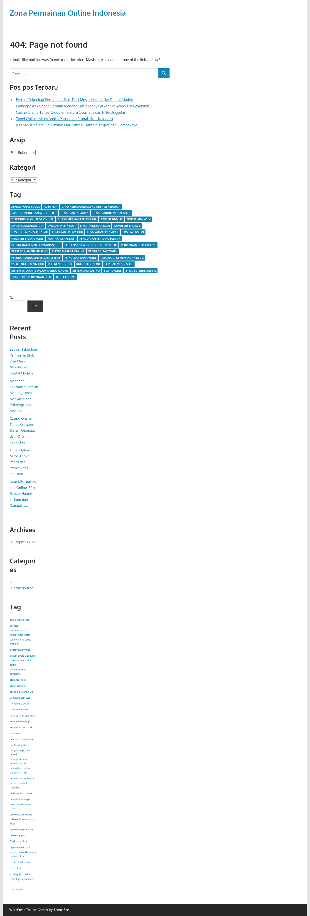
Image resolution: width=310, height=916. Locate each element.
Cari (13, 297)
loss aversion (133, 232)
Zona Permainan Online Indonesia (68, 12)
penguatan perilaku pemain (100, 238)
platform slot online (68, 251)
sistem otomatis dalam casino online (39, 270)
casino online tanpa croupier (34, 213)
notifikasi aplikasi (61, 238)
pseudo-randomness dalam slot (35, 257)
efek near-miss (112, 219)
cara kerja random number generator (91, 206)
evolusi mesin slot (62, 225)
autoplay (51, 206)
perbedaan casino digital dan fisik (90, 245)
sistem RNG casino (86, 270)
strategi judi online (141, 270)
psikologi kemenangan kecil (122, 257)
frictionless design (95, 225)
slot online (113, 270)
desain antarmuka (75, 213)
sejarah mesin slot (119, 264)
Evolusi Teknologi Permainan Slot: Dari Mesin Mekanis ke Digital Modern (75, 99)
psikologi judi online (80, 257)
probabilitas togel (102, 251)
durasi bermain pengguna (77, 219)
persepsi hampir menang (29, 251)
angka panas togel (25, 206)
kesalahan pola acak (102, 232)
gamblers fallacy (127, 225)
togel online (65, 277)
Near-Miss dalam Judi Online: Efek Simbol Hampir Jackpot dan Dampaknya (76, 125)
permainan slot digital (138, 245)
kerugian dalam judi (67, 232)
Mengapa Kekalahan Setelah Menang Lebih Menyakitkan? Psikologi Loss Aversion (82, 106)
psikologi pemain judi (27, 264)
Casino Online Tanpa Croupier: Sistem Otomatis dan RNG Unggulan (71, 112)
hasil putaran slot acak (29, 232)
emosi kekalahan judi (27, 225)
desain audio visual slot (111, 213)
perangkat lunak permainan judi (35, 245)
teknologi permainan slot (31, 277)
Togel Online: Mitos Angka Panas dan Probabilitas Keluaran (64, 118)
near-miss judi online (27, 238)
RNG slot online (88, 264)
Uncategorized (22, 588)
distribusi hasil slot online (32, 219)
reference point (60, 264)
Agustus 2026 (26, 542)
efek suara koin (138, 219)
